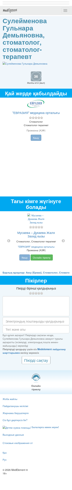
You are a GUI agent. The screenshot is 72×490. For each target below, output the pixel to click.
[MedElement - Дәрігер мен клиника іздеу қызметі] (10, 10)
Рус (5, 459)
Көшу (36, 137)
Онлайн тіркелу (42, 257)
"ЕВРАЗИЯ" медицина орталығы (36, 112)
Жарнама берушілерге (16, 413)
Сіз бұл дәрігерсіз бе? (15, 420)
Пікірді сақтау (36, 360)
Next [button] (63, 241)
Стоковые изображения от (18, 443)
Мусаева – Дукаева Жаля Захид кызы (36, 234)
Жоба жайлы (10, 399)
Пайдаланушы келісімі (15, 406)
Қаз (4, 452)
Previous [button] (8, 241)
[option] (36, 241)
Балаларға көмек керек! (45, 427)
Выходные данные (13, 434)
